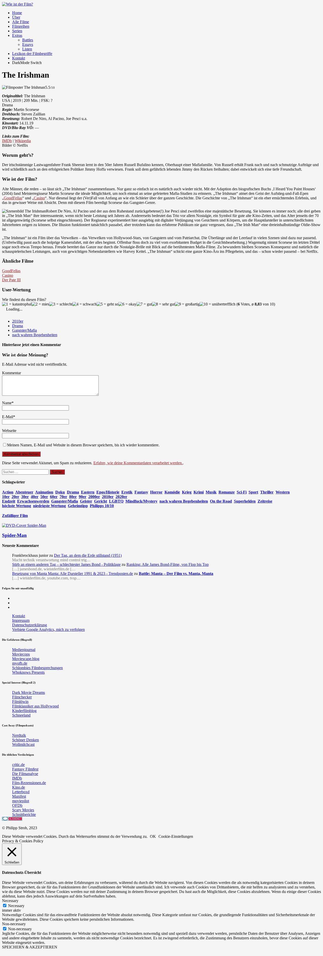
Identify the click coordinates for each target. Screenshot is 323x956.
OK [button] (153, 836)
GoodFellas (13, 198)
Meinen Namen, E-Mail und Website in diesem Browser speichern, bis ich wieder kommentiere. (83, 445)
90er (82, 497)
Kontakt (18, 58)
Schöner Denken (25, 740)
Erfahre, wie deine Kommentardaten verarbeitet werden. (138, 463)
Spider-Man (14, 535)
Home (17, 13)
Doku (60, 492)
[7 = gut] (144, 304)
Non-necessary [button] (14, 924)
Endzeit (8, 501)
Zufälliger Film (15, 515)
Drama (17, 326)
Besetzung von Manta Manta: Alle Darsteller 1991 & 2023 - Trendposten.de (72, 573)
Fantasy (141, 492)
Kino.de (18, 787)
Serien (17, 31)
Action (7, 492)
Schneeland (21, 715)
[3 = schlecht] (60, 304)
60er (54, 497)
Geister (86, 501)
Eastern (87, 492)
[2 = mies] (40, 304)
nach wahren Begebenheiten (34, 335)
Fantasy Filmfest (25, 769)
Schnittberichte (24, 814)
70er (63, 497)
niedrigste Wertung (49, 506)
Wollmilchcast (23, 744)
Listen (27, 49)
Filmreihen (20, 26)
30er (25, 497)
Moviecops (21, 654)
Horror (156, 492)
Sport (253, 492)
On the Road (221, 501)
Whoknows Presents (28, 672)
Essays (27, 44)
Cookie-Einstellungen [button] (175, 836)
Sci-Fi (242, 492)
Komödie (172, 492)
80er (73, 497)
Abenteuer (24, 492)
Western (283, 492)
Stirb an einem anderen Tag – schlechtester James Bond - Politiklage (66, 564)
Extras (17, 35)
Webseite (9, 430)
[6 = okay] (127, 304)
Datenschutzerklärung (29, 625)
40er (34, 497)
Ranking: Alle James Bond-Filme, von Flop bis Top (167, 564)
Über (16, 17)
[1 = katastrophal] (17, 304)
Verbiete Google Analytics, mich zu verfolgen (48, 629)
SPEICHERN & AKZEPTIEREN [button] (29, 947)
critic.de (18, 764)
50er (44, 497)
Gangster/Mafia (24, 330)
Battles (27, 40)
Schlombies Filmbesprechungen (37, 668)
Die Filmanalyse (25, 774)
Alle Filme (20, 22)
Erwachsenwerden (33, 501)
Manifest (19, 796)
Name (7, 403)
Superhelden (245, 501)
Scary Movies (23, 810)
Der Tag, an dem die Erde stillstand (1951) (88, 555)
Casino (39, 198)
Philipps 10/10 (102, 506)
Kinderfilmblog (24, 710)
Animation (44, 492)
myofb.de (19, 663)
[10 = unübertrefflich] (217, 304)
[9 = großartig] (187, 304)
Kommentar (11, 373)
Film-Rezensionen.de (29, 783)
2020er (121, 497)
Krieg (187, 492)
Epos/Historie (107, 492)
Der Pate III (11, 280)
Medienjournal (23, 649)
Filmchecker (22, 697)
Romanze (227, 492)
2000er (94, 497)
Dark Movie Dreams (28, 692)
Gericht (100, 501)
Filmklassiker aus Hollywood (35, 706)
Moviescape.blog (25, 659)
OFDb (17, 805)
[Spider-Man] (24, 525)
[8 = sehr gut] (163, 304)
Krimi (199, 492)
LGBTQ (116, 501)
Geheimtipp (78, 506)
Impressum (21, 620)
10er (6, 497)
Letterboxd (21, 792)
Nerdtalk (19, 735)
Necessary (16, 906)
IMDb (7, 141)
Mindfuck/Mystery (141, 501)
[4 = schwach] (84, 304)
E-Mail (7, 417)
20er (15, 497)
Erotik (126, 492)
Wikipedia (23, 141)
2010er (17, 321)
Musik (211, 492)
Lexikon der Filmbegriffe (32, 53)
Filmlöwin (20, 701)
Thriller (267, 492)
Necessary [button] (10, 901)
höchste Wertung (16, 506)
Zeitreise (265, 501)
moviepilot (20, 801)
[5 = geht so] (107, 304)
